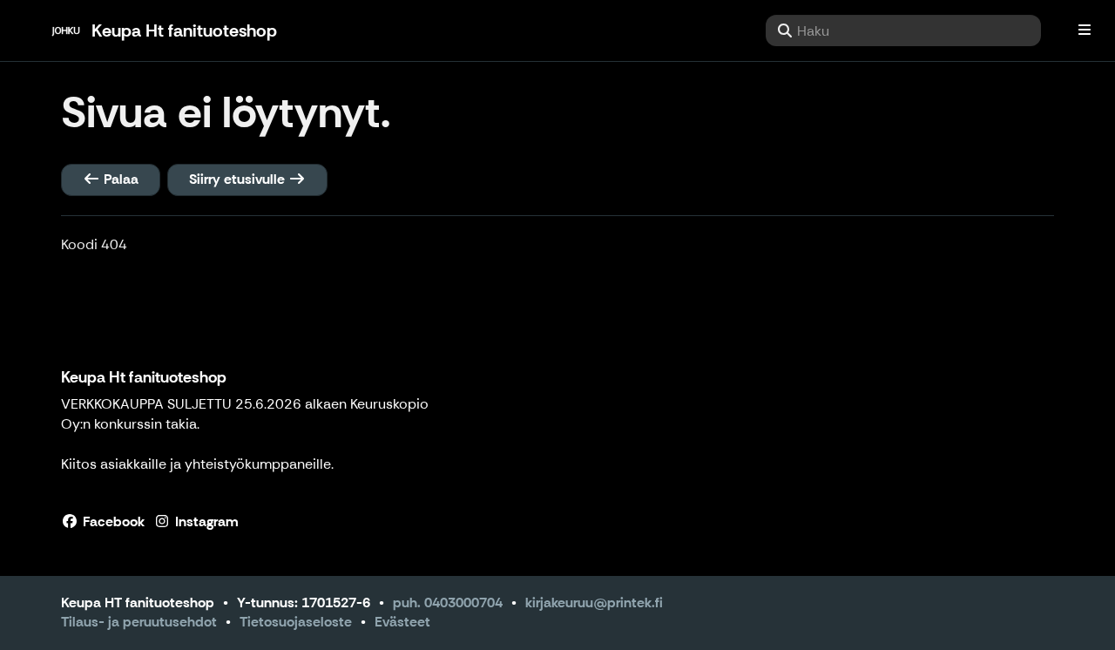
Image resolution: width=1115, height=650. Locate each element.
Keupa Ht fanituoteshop (143, 377)
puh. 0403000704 (448, 602)
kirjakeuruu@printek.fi (594, 602)
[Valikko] (1084, 30)
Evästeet (402, 622)
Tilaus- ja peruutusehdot (139, 622)
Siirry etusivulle (238, 179)
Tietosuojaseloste (296, 622)
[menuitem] (903, 30)
